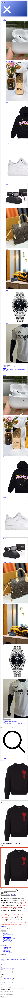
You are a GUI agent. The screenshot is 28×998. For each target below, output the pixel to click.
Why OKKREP (6, 369)
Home (4, 19)
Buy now (2, 894)
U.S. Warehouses (6, 948)
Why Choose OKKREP (8, 947)
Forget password (10, 968)
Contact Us (13, 894)
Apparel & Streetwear (7, 935)
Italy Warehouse (13, 366)
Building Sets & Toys (7, 940)
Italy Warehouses (6, 950)
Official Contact (21, 369)
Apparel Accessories (7, 941)
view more (3, 2)
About (4, 722)
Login (4, 758)
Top (1, 964)
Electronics (5, 933)
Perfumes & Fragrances (8, 934)
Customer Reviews (14, 369)
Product (4, 375)
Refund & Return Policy (20, 959)
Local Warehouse (7, 720)
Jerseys (4, 943)
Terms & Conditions (11, 959)
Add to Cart (8, 894)
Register (5, 968)
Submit (2, 996)
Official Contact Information (9, 952)
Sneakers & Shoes (7, 937)
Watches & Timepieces (8, 939)
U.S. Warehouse (6, 366)
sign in (2, 974)
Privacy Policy (4, 959)
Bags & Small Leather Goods (9, 938)
